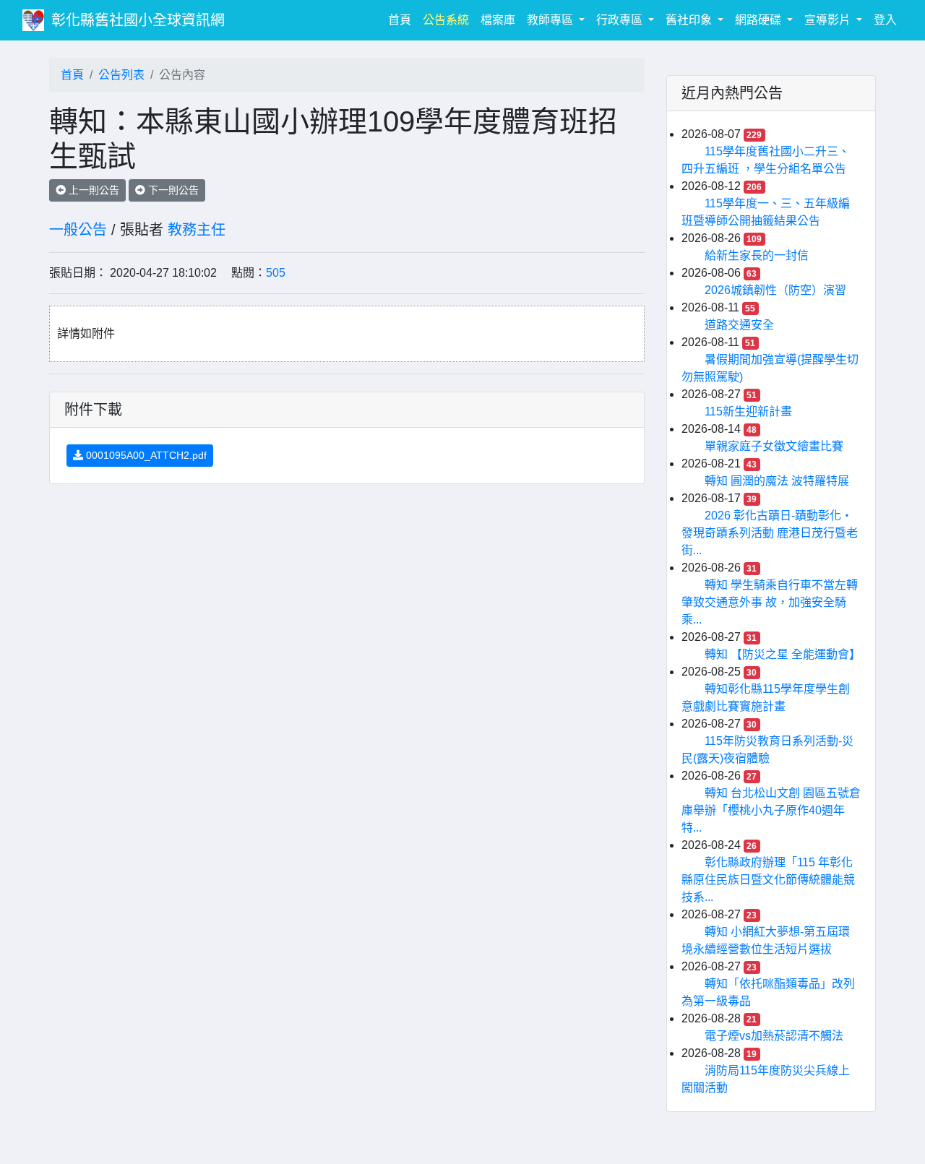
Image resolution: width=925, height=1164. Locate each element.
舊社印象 (690, 20)
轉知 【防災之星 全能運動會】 (783, 654)
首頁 (402, 19)
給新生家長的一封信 (757, 255)
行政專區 (620, 20)
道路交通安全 (739, 325)
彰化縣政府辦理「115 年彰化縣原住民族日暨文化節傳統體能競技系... (768, 879)
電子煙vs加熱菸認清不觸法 (774, 1036)
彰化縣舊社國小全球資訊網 (138, 20)
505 (275, 273)
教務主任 (196, 230)
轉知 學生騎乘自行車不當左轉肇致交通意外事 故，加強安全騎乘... (769, 602)
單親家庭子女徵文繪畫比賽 (774, 446)
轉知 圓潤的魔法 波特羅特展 (777, 481)
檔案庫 (498, 20)
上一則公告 (92, 190)
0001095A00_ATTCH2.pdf (145, 455)
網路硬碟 (759, 20)
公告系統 (446, 20)
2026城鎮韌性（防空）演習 (775, 290)
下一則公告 (172, 190)
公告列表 (121, 75)
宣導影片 (828, 20)
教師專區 (551, 20)
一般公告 (78, 230)
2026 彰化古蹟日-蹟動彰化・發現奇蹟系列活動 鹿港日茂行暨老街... (769, 532)
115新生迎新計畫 (748, 411)
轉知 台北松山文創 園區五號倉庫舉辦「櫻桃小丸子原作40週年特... (771, 810)
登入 (885, 20)
